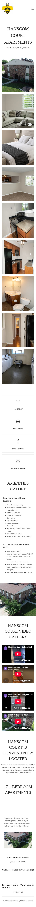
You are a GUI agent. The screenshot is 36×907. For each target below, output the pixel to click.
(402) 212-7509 (18, 861)
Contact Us (18, 892)
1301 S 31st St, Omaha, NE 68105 (18, 48)
